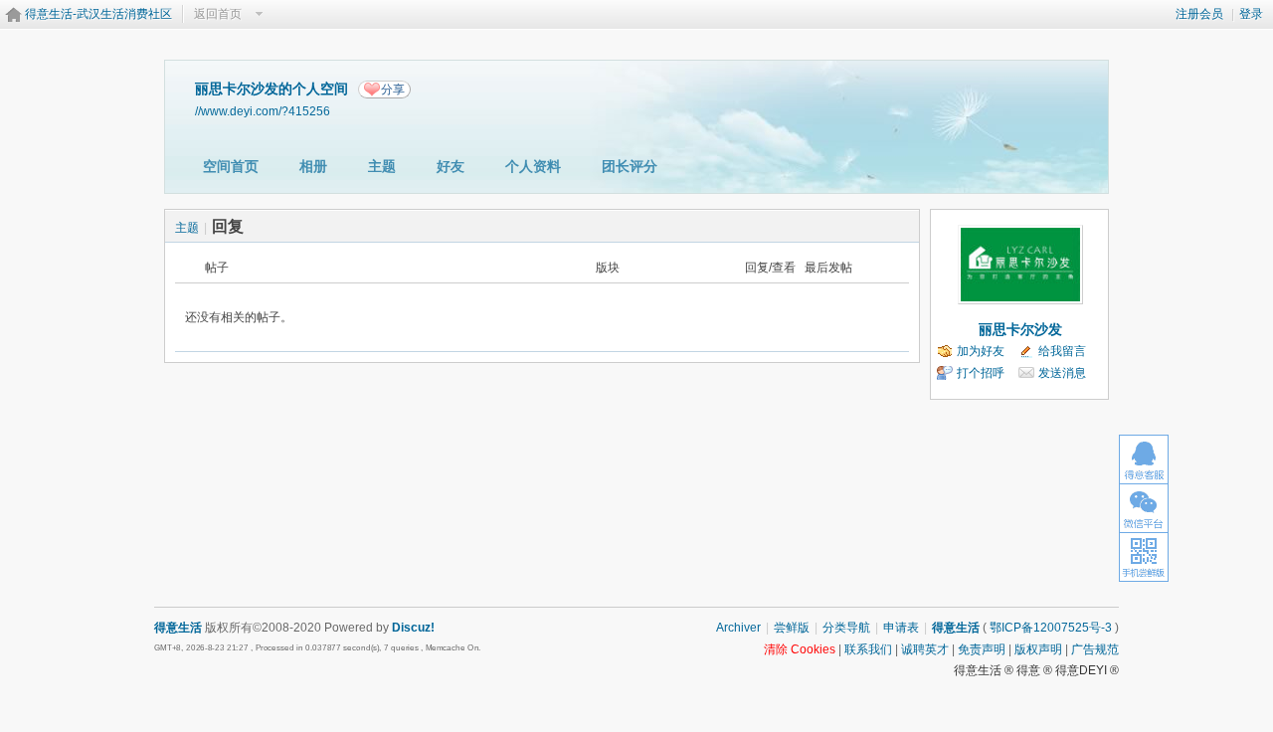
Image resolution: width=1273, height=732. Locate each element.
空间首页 (231, 166)
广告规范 (1095, 649)
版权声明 (1038, 649)
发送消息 (1062, 373)
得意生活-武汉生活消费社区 (98, 14)
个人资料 (533, 166)
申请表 (901, 628)
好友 (450, 166)
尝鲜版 (792, 628)
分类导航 (846, 628)
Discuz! (413, 628)
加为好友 (980, 351)
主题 (382, 166)
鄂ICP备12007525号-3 (1051, 628)
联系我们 (868, 649)
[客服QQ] (1144, 459)
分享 (393, 89)
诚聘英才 (925, 649)
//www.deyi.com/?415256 (262, 110)
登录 (1251, 14)
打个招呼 (980, 373)
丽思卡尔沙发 (1020, 329)
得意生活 (956, 628)
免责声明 (981, 649)
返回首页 (218, 14)
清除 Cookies (799, 649)
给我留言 (1062, 351)
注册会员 (1199, 14)
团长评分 (629, 166)
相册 (313, 166)
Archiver (738, 628)
